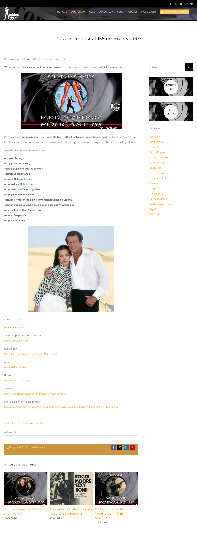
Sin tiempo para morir (160, 204)
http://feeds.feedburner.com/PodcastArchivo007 (30, 354)
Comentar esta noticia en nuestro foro (24, 423)
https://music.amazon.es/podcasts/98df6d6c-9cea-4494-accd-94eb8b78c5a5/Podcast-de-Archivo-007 (61, 407)
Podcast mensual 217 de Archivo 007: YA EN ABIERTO (114, 514)
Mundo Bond (156, 193)
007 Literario (156, 142)
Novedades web (158, 199)
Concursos (155, 167)
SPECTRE (154, 214)
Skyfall (152, 209)
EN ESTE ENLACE (14, 327)
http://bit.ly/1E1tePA (15, 367)
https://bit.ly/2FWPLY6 (16, 340)
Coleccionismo (157, 162)
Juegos (153, 188)
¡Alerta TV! (155, 136)
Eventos (153, 183)
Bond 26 (153, 147)
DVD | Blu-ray (156, 173)
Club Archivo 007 (158, 157)
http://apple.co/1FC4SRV (17, 380)
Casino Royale (157, 152)
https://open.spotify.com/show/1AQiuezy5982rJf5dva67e (35, 393)
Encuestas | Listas (158, 178)
